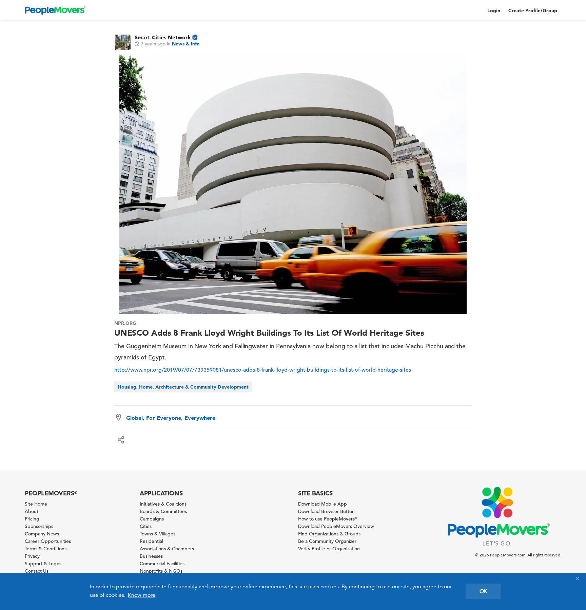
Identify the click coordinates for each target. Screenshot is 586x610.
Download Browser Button (326, 511)
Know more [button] (141, 595)
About (31, 511)
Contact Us (36, 571)
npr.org (125, 323)
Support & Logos (43, 563)
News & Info (186, 44)
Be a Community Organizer (327, 541)
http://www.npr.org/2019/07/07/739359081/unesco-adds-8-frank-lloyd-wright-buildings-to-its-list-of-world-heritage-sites (262, 370)
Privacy (32, 556)
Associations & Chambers (167, 549)
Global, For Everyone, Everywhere (170, 417)
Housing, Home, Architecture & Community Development (183, 387)
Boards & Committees (163, 511)
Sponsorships (39, 526)
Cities (146, 526)
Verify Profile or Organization (329, 549)
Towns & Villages (157, 534)
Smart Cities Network (163, 37)
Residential (151, 541)
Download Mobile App (322, 504)
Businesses (151, 556)
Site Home (36, 504)
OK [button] (483, 591)
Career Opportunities (48, 541)
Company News (42, 534)
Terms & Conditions (45, 549)
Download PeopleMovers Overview (336, 526)
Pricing (32, 519)
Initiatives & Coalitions (163, 504)
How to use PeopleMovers (327, 519)
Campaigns (152, 519)
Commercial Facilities (162, 563)
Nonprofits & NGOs (161, 571)
